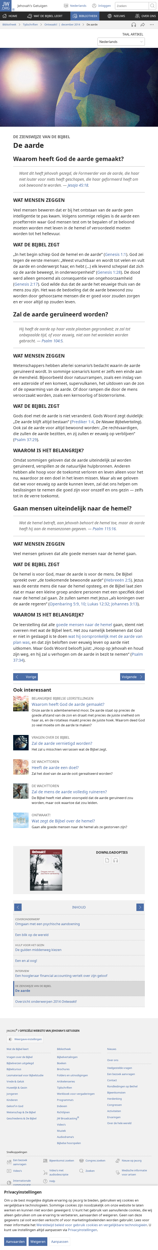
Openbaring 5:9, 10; (68, 604)
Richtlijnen (63, 1112)
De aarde (33, 988)
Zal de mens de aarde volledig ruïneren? (69, 792)
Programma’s (65, 1100)
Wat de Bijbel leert (18, 1049)
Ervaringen (114, 1117)
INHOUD (79, 907)
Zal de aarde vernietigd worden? (62, 743)
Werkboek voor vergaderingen (76, 1094)
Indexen (62, 1106)
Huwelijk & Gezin (17, 1087)
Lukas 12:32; (98, 604)
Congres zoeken (92, 1161)
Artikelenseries (66, 1081)
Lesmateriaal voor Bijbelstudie (25, 1075)
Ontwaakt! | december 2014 (62, 24)
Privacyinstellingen (82, 1230)
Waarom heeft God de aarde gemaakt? (68, 704)
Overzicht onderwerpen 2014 (46, 1001)
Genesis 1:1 (115, 254)
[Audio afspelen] (133, 25)
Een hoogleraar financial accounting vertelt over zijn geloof (61, 973)
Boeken (61, 1063)
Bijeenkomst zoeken (58, 1161)
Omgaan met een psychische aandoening (47, 921)
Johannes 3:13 (123, 604)
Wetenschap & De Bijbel (21, 1112)
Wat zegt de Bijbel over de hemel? (63, 821)
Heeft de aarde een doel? (55, 767)
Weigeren (37, 1241)
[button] (45, 16)
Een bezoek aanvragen (121, 1074)
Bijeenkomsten (116, 1092)
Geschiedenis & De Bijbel (21, 1118)
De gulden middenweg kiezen (38, 947)
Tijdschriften (30, 24)
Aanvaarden (15, 1241)
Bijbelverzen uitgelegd (20, 1063)
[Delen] (142, 25)
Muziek (61, 1131)
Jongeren (12, 1094)
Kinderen (12, 1100)
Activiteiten (114, 1111)
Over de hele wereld (119, 1123)
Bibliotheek (9, 24)
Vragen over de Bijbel (20, 1057)
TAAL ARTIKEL (132, 34)
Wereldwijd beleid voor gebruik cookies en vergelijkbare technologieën (91, 1225)
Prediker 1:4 (82, 421)
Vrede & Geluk (15, 1081)
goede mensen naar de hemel (84, 624)
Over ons (112, 1060)
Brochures (63, 1069)
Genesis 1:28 (109, 272)
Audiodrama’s (65, 1137)
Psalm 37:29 (25, 439)
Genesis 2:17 (26, 284)
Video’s (61, 1124)
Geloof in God (15, 1106)
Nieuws (111, 1049)
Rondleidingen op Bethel (122, 1086)
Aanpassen (59, 1241)
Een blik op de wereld (32, 935)
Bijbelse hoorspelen (69, 1143)
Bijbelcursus (14, 1069)
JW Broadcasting (68, 1118)
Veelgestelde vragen (119, 1068)
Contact (112, 1080)
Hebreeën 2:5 (118, 580)
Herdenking (114, 1099)
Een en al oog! (26, 960)
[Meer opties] (152, 25)
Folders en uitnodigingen (72, 1075)
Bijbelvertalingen (67, 1057)
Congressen (114, 1105)
